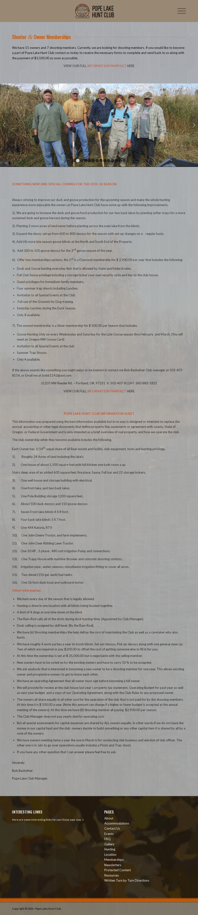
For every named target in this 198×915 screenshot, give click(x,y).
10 (108, 160)
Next (194, 125)
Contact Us (112, 828)
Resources (111, 875)
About (108, 818)
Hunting (109, 849)
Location (110, 854)
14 (124, 160)
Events (109, 834)
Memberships (114, 860)
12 (116, 160)
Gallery (109, 844)
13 (120, 160)
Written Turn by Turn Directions (126, 880)
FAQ (107, 839)
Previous (4, 125)
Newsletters (112, 865)
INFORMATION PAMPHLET (106, 66)
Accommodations (116, 823)
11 (112, 160)
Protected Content (117, 870)
